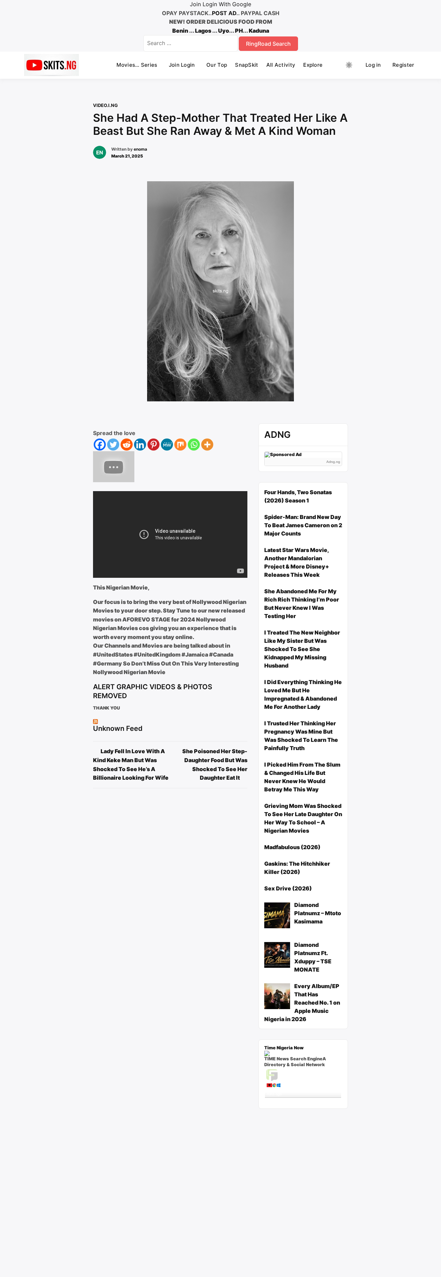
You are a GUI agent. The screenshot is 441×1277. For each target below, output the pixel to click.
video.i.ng (105, 105)
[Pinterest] (153, 445)
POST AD (224, 13)
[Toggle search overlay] (336, 65)
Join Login (182, 65)
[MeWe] (167, 445)
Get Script (282, 1100)
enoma (140, 149)
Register (403, 65)
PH (239, 30)
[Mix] (180, 445)
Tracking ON (322, 1100)
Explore (312, 65)
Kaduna (259, 30)
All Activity (281, 65)
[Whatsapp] (194, 445)
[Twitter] (113, 445)
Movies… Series (136, 65)
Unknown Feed (118, 728)
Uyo (223, 30)
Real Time (301, 1100)
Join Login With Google (220, 4)
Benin (180, 30)
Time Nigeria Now (284, 1047)
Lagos (203, 30)
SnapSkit (246, 65)
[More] (207, 445)
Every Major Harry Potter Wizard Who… (302, 1088)
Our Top (216, 65)
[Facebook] (100, 445)
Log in (373, 65)
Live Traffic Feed (303, 1074)
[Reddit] (127, 445)
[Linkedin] (140, 445)
